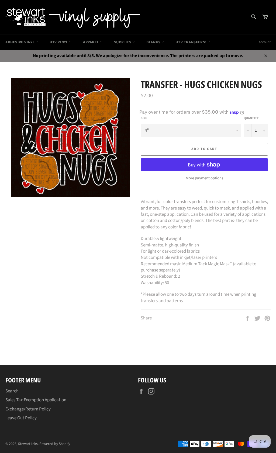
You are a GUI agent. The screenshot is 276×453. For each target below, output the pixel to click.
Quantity (251, 118)
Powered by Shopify (54, 443)
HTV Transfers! (191, 42)
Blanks (153, 42)
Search (12, 391)
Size (144, 118)
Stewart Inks (28, 443)
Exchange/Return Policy (28, 409)
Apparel (91, 42)
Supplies (123, 42)
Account (265, 42)
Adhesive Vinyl (20, 42)
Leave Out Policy (21, 418)
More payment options (204, 178)
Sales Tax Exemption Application (35, 400)
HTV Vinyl (59, 42)
